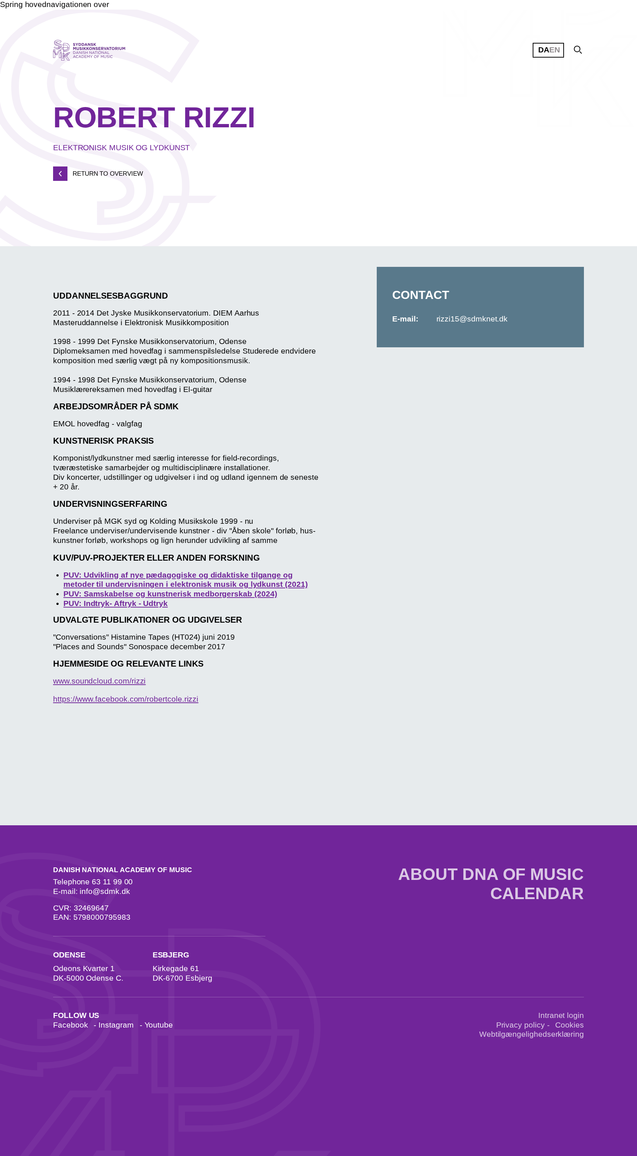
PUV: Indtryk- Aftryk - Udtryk (115, 603)
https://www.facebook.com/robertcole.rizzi (125, 699)
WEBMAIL (509, 80)
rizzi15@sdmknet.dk (472, 318)
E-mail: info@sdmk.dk (91, 891)
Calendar (537, 893)
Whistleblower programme (322, 257)
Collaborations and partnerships (332, 193)
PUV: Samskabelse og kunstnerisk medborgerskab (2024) (170, 593)
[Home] (96, 50)
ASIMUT (404, 80)
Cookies (569, 1025)
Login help (311, 107)
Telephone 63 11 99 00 (93, 881)
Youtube (159, 1025)
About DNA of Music (491, 874)
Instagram (115, 1025)
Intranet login (561, 1015)
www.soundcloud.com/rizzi (99, 681)
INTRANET (307, 80)
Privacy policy (520, 1025)
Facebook (70, 1025)
